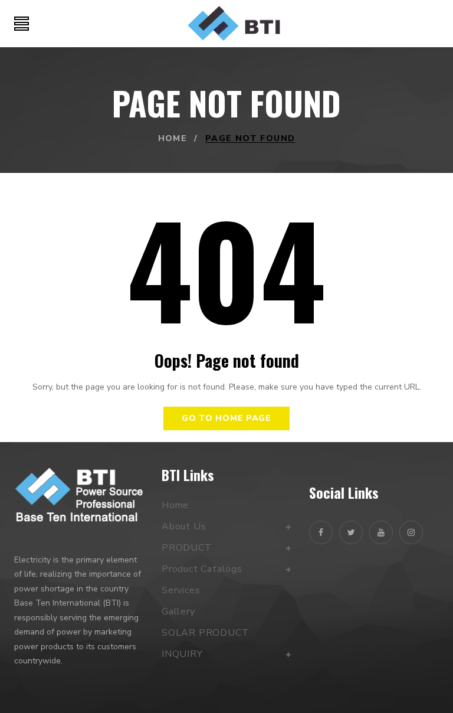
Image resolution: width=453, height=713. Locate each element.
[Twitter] (351, 532)
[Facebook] (321, 532)
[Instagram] (411, 532)
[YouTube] (381, 532)
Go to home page (226, 418)
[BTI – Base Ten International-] (234, 23)
